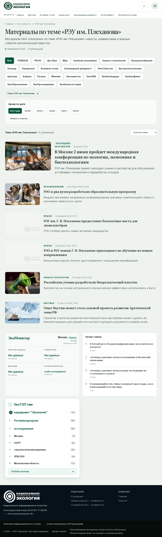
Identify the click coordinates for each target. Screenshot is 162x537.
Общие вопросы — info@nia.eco (87, 500)
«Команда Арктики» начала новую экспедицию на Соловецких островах (118, 372)
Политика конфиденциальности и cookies (22, 524)
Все (9, 60)
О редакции (77, 496)
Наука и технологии (114, 60)
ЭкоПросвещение (43, 84)
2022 (53, 110)
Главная (9, 24)
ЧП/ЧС (37, 60)
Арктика (32, 15)
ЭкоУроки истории (127, 15)
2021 (64, 110)
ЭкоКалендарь (110, 76)
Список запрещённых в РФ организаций (65, 524)
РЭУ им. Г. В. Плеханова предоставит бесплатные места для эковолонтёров (90, 223)
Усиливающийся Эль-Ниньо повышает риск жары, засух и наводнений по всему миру (121, 385)
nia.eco (63, 531)
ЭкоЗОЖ (91, 76)
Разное (41, 76)
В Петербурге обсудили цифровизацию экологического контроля (121, 345)
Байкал (20, 15)
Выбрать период (19, 118)
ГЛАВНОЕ (22, 60)
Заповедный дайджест (85, 15)
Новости (122, 500)
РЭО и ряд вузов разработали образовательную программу (90, 191)
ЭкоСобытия (105, 68)
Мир (65, 60)
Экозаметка (73, 76)
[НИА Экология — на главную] (17, 6)
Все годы (15, 110)
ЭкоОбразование (17, 84)
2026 (28, 110)
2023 (41, 110)
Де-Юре (52, 60)
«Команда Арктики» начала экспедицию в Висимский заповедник (120, 359)
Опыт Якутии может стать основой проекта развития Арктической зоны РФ (97, 310)
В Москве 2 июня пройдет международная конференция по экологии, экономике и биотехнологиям (96, 157)
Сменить (73, 337)
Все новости (24, 24)
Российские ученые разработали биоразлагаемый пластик (90, 282)
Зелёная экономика (85, 60)
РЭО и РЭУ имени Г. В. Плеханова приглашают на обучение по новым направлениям (98, 252)
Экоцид (11, 68)
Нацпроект (64, 15)
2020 (76, 110)
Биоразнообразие (142, 60)
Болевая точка (47, 15)
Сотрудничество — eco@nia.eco (87, 505)
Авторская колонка (130, 68)
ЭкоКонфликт (107, 15)
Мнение (56, 76)
